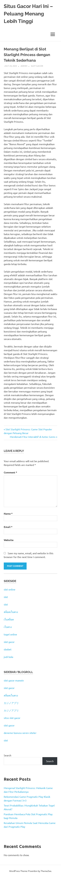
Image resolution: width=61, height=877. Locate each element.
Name (8, 513)
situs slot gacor (12, 717)
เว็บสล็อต (9, 619)
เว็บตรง (8, 626)
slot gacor (9, 641)
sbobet (7, 649)
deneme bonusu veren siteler (20, 732)
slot (6, 596)
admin (24, 65)
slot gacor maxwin (14, 680)
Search (7, 755)
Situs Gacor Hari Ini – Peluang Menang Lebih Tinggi (28, 13)
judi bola (8, 656)
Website (8, 540)
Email (8, 526)
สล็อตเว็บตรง (11, 611)
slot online (9, 589)
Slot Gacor (37, 65)
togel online (10, 634)
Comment (10, 472)
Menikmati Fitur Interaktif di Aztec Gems (32, 436)
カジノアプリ (11, 702)
